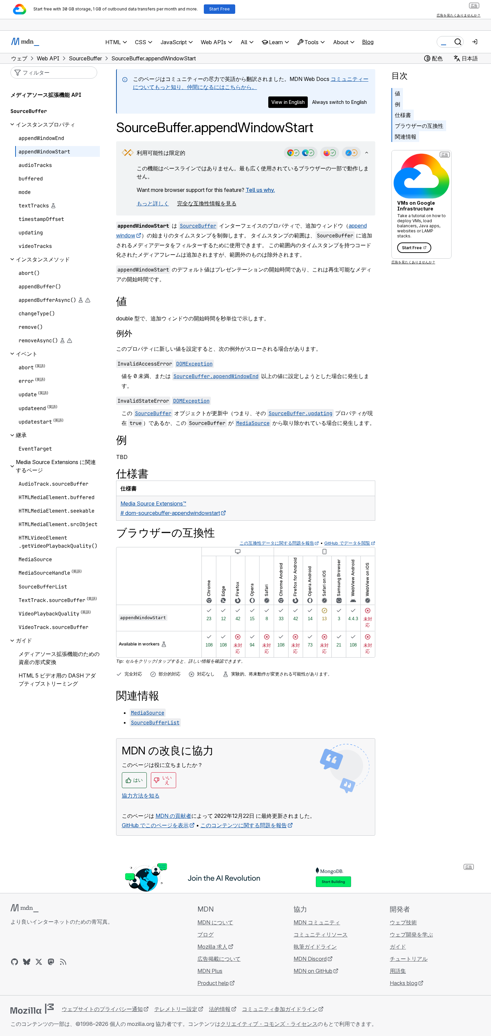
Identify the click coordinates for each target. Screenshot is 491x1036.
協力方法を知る (141, 795)
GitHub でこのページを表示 (155, 825)
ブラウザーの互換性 (419, 125)
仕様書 (403, 115)
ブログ (205, 934)
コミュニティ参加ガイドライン (280, 1009)
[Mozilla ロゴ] (32, 1009)
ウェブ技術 (403, 922)
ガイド (398, 946)
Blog (368, 41)
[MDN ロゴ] (24, 908)
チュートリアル (409, 958)
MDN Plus (209, 971)
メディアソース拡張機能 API (45, 94)
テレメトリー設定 (175, 1009)
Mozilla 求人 (212, 946)
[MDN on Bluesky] (27, 962)
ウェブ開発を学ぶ (411, 934)
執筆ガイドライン (315, 946)
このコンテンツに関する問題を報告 (243, 825)
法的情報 (219, 1009)
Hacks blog (403, 983)
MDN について (215, 922)
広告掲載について (219, 958)
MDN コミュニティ (317, 922)
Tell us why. (260, 189)
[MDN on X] (39, 962)
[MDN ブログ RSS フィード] (63, 962)
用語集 (398, 971)
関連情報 (405, 136)
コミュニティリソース (321, 934)
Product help (213, 983)
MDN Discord (310, 958)
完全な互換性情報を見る (207, 203)
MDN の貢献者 (173, 815)
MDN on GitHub (313, 971)
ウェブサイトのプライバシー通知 (102, 1009)
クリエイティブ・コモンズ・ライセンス (269, 1023)
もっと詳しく (153, 203)
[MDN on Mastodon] (51, 962)
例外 (124, 333)
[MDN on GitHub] (14, 962)
